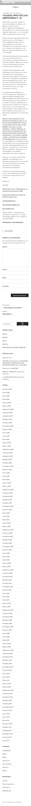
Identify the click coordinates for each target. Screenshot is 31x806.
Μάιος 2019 (5, 680)
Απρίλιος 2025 (6, 442)
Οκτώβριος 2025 (7, 422)
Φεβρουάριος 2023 (7, 530)
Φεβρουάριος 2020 (7, 650)
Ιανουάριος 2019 (7, 693)
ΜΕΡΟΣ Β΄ (5, 344)
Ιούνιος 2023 (6, 516)
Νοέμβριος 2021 (7, 580)
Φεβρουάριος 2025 (7, 449)
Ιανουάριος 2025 (7, 453)
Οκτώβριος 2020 (7, 623)
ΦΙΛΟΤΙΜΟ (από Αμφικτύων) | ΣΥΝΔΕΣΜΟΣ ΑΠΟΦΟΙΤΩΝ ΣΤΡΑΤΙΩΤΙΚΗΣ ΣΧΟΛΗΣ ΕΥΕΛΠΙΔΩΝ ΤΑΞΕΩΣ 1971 (15, 363)
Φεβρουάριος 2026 (7, 409)
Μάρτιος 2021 (6, 606)
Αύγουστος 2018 (7, 710)
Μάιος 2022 (5, 560)
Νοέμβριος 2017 (7, 727)
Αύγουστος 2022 (7, 550)
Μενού (16, 7)
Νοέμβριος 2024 (7, 459)
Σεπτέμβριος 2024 (7, 466)
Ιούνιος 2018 (6, 717)
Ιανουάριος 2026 (7, 412)
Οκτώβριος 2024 (7, 463)
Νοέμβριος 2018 (7, 700)
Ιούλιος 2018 (6, 714)
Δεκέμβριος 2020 (7, 617)
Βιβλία (4, 757)
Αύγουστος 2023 (7, 509)
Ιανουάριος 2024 (7, 493)
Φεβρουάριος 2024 (7, 489)
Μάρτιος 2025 (6, 446)
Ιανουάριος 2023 (7, 533)
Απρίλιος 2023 (6, 523)
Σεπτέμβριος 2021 (7, 586)
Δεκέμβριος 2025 (7, 416)
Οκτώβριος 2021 (7, 583)
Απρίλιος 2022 (6, 563)
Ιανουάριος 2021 (7, 613)
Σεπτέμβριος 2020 (7, 626)
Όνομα (5, 269)
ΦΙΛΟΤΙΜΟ (24, 365)
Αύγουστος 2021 (7, 590)
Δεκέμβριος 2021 (7, 576)
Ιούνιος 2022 (6, 556)
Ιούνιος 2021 (6, 596)
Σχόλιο (5, 247)
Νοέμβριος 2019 (7, 660)
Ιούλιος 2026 (6, 392)
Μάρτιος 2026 (6, 406)
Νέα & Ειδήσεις (7, 764)
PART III (4, 334)
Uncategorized (9, 231)
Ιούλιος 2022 (6, 553)
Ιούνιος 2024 (6, 476)
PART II (4, 341)
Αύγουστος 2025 (7, 429)
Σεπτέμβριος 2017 (7, 734)
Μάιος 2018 (5, 720)
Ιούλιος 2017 (6, 740)
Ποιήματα (5, 767)
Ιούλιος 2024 (6, 473)
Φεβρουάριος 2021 (7, 610)
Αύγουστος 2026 (7, 389)
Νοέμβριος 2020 (7, 620)
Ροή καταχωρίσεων (8, 784)
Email (4, 278)
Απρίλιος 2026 (6, 402)
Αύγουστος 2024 (7, 469)
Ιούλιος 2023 (6, 513)
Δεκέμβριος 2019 (7, 657)
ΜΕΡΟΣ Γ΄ (5, 337)
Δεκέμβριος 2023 (7, 496)
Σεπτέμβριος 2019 (7, 667)
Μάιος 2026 (5, 399)
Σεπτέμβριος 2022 (7, 546)
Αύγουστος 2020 (7, 630)
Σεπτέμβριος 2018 (7, 707)
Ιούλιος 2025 (6, 433)
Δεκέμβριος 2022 (7, 536)
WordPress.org (6, 791)
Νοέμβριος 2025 (7, 419)
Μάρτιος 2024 (6, 486)
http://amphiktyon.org (8, 208)
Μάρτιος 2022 (6, 566)
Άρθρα (4, 754)
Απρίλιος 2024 (6, 483)
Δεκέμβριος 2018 (7, 697)
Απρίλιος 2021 (6, 603)
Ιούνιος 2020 (6, 637)
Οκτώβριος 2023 (7, 503)
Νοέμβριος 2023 (7, 499)
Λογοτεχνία (6, 760)
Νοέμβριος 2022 (7, 540)
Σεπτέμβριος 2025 (7, 426)
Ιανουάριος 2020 (7, 653)
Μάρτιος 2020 (6, 647)
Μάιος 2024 (5, 479)
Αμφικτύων (8, 2)
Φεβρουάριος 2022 (7, 570)
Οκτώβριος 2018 (7, 703)
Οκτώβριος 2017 (7, 730)
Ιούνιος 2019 (6, 677)
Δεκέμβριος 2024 (7, 456)
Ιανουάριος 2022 (7, 573)
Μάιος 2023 (5, 519)
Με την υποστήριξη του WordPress (12, 802)
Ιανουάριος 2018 (7, 724)
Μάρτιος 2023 (6, 526)
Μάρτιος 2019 (6, 687)
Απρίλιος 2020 (6, 643)
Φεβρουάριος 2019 (7, 690)
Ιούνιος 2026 (6, 396)
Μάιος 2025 (5, 439)
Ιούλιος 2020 (6, 633)
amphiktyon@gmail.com (9, 201)
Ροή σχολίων (6, 787)
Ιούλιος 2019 (6, 673)
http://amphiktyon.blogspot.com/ (11, 205)
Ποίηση (4, 770)
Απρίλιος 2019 (6, 683)
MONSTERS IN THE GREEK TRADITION (14, 347)
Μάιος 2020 (5, 640)
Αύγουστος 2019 (7, 670)
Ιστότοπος (5, 286)
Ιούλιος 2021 (6, 593)
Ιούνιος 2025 (6, 436)
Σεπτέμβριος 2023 (7, 506)
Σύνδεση (5, 781)
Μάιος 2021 (5, 600)
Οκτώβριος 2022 (7, 543)
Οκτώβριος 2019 (7, 663)
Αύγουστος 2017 (7, 737)
